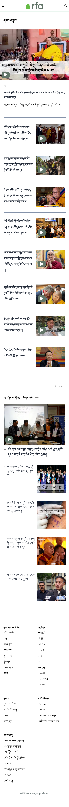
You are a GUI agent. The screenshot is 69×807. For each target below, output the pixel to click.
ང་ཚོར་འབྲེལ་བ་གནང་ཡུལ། (48, 721)
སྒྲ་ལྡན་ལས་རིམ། (10, 704)
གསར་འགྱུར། (8, 667)
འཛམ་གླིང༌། (8, 650)
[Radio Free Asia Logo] (34, 5)
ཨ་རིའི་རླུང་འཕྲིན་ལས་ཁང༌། (14, 769)
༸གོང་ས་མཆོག (9, 633)
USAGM (8, 763)
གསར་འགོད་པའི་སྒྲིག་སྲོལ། (14, 740)
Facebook (42, 704)
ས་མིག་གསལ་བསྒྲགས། (12, 746)
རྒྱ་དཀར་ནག (8, 656)
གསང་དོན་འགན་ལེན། (12, 752)
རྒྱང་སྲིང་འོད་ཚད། (10, 710)
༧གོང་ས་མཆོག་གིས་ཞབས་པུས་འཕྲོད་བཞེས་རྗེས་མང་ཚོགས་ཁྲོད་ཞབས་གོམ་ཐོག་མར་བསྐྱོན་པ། (17, 133)
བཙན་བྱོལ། (8, 644)
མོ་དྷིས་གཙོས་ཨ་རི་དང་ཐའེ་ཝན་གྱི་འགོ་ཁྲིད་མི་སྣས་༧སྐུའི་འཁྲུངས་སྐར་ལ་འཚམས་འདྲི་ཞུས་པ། (18, 195)
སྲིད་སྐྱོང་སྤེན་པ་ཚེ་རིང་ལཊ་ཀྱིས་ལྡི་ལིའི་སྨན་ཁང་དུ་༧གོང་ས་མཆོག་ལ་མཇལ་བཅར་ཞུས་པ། (18, 324)
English (41, 685)
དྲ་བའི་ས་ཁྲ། (8, 781)
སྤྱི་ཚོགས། (7, 661)
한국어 (41, 650)
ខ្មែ (40, 661)
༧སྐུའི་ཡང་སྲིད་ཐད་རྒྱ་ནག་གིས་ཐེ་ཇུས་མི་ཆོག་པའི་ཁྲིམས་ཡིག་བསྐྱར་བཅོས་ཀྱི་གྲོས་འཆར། (18, 293)
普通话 (41, 633)
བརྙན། (6, 673)
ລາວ (40, 656)
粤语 (40, 638)
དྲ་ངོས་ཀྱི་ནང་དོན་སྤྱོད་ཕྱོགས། (14, 758)
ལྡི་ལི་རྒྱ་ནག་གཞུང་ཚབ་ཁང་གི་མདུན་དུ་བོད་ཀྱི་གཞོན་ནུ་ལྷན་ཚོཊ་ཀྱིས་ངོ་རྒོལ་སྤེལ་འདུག (18, 164)
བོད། (5, 86)
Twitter (41, 710)
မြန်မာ (41, 644)
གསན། (6, 715)
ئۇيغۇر (41, 673)
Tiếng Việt (43, 679)
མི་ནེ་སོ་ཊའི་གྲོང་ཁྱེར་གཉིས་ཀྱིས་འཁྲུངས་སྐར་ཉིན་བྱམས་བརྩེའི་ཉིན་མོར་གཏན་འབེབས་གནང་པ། (18, 227)
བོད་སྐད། (41, 667)
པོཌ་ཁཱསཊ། (8, 721)
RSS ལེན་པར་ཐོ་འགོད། (47, 715)
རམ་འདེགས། (8, 775)
